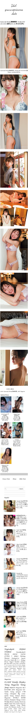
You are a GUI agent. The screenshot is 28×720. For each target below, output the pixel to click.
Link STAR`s (16, 663)
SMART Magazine (9, 705)
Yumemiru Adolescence (12, 666)
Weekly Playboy (18, 682)
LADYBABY (22, 663)
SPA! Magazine (21, 391)
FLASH (7, 682)
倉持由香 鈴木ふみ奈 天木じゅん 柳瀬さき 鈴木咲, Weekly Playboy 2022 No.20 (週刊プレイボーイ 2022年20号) (21, 520)
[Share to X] (10, 389)
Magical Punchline (14, 662)
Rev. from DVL (8, 663)
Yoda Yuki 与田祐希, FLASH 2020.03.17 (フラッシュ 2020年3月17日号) (21, 533)
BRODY (6, 704)
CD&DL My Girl (21, 707)
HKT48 (6, 654)
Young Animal (14, 696)
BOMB (23, 698)
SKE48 (15, 654)
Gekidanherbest (12, 674)
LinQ (24, 670)
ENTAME (7, 690)
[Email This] (7, 389)
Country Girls (11, 665)
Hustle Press (12, 704)
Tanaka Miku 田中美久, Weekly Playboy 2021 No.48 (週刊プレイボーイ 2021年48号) (22, 591)
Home (14, 479)
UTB (23, 692)
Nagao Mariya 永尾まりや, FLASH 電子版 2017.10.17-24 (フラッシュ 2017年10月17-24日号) (21, 606)
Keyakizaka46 (20, 652)
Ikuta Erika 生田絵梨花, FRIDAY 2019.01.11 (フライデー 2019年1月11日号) (21, 548)
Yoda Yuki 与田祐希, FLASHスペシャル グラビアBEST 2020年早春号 (21, 620)
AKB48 (22, 649)
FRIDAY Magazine (15, 688)
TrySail (14, 671)
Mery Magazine (19, 711)
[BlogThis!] (8, 389)
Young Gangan (15, 692)
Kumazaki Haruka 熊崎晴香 (10, 391)
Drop (24, 668)
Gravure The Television (10, 707)
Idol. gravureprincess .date (14, 9)
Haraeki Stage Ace (20, 674)
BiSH (19, 673)
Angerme (23, 658)
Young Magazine (11, 685)
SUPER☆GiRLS (11, 656)
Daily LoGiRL (8, 708)
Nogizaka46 (9, 649)
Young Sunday (21, 705)
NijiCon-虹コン (15, 660)
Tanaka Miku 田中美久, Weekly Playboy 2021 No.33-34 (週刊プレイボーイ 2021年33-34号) (22, 504)
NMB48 (7, 652)
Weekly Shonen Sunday (11, 702)
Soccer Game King (15, 710)
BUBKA (15, 698)
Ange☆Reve (15, 673)
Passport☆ (11, 673)
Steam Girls (7, 670)
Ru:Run (6, 676)
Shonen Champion (10, 700)
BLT (24, 688)
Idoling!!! (22, 662)
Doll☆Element (8, 671)
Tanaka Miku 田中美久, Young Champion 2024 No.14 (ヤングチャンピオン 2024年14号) (22, 562)
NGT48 (23, 654)
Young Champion (10, 694)
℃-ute (6, 665)
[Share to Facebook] (11, 389)
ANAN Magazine (20, 704)
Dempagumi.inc (15, 658)
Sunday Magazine (11, 711)
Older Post (22, 479)
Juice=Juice (7, 660)
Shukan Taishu (17, 708)
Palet (7, 673)
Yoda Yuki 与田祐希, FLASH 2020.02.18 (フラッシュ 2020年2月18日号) (21, 634)
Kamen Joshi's (17, 670)
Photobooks (22, 702)
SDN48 (9, 676)
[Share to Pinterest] (13, 389)
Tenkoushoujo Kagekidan (15, 668)
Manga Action (20, 700)
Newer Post (6, 479)
